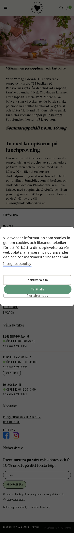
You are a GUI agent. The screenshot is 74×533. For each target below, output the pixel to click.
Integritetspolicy (17, 263)
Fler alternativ (37, 296)
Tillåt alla (37, 289)
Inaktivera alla (37, 280)
